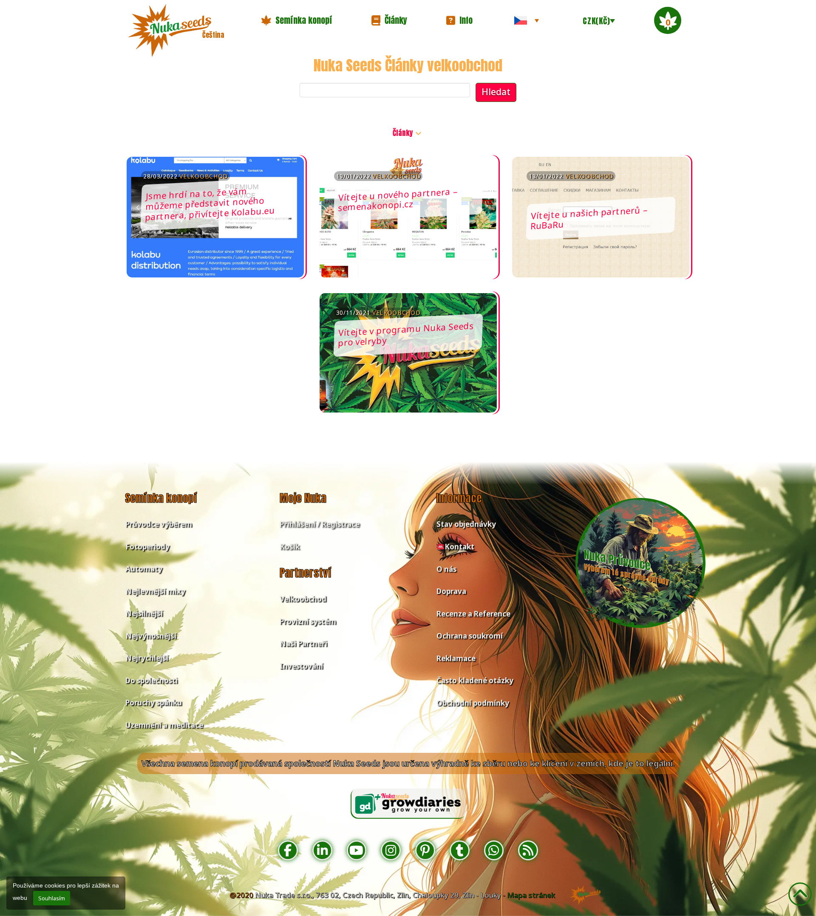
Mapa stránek (531, 895)
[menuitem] (527, 20)
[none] (527, 20)
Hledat (496, 92)
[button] (296, 20)
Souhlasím (51, 898)
